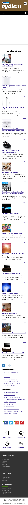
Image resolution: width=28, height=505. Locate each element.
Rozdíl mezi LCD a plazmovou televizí (13, 253)
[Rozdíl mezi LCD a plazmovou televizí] (14, 248)
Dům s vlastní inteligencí (9, 313)
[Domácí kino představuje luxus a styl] (14, 347)
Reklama (5, 479)
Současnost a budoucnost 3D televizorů (14, 333)
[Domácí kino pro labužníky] (14, 166)
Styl (4, 462)
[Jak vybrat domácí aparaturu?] (14, 208)
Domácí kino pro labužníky (10, 172)
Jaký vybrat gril (7, 377)
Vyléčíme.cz (6, 493)
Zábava (5, 461)
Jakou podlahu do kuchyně (11, 381)
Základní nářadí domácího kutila (12, 397)
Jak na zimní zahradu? (9, 406)
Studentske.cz (6, 490)
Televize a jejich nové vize (10, 293)
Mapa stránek (6, 477)
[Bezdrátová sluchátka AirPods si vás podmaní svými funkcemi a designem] (14, 123)
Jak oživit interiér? (8, 404)
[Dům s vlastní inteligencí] (14, 307)
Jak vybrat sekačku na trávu (11, 379)
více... (24, 75)
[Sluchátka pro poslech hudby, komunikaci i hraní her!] (14, 145)
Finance (5, 464)
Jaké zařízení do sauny (9, 375)
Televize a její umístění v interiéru (12, 233)
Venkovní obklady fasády (10, 413)
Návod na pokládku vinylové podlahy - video (15, 399)
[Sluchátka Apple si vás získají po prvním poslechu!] (14, 80)
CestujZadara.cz (7, 488)
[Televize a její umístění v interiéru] (14, 228)
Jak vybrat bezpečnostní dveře (12, 383)
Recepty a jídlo (6, 466)
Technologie (6, 459)
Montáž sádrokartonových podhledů (13, 411)
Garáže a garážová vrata (10, 402)
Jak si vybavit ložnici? (9, 395)
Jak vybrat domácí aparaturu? (11, 213)
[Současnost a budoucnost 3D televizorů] (14, 327)
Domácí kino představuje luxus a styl (13, 353)
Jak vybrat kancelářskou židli (11, 372)
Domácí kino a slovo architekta (11, 273)
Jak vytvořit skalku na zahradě (11, 409)
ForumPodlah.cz (7, 492)
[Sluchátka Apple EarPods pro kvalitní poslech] (14, 102)
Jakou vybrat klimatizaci (10, 385)
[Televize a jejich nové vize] (14, 287)
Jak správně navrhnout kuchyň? (12, 392)
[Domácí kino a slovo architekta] (14, 267)
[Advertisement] (14, 30)
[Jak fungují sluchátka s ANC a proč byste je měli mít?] (14, 58)
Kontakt (5, 480)
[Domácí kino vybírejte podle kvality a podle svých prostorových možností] (14, 186)
